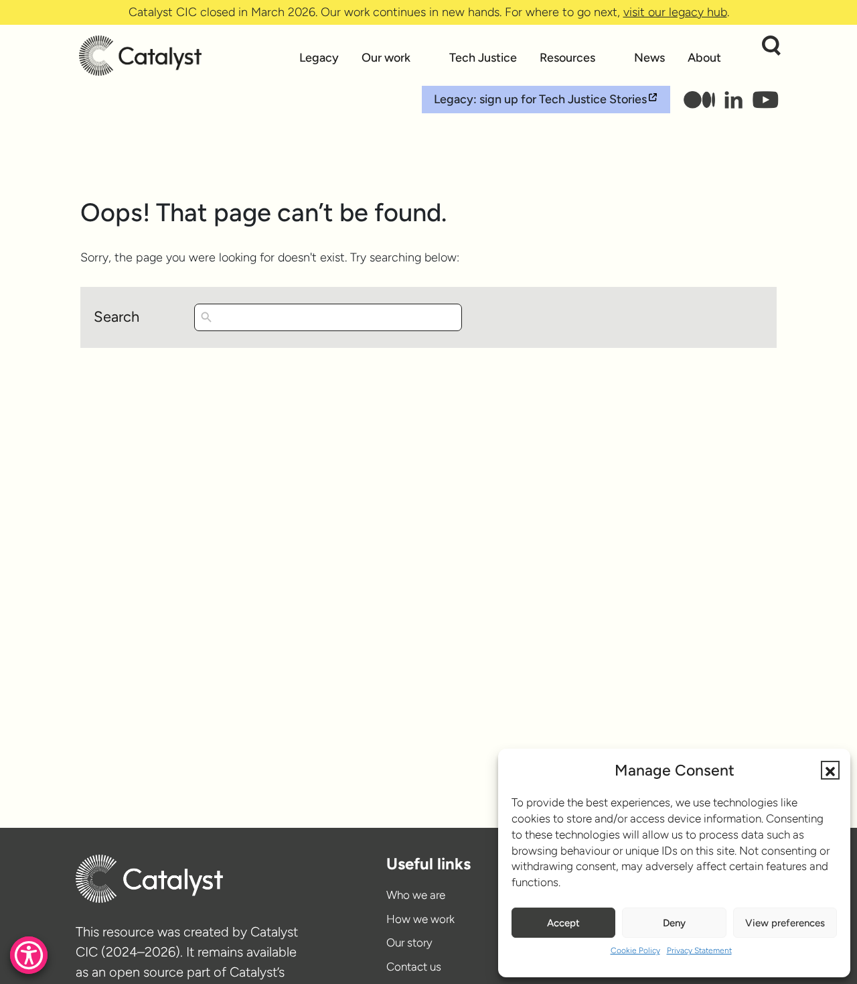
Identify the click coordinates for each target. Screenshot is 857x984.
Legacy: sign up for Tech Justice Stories (540, 99)
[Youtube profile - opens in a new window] (765, 99)
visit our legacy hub (675, 12)
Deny (674, 923)
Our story (409, 942)
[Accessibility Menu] (29, 955)
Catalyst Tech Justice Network (183, 56)
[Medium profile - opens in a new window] (699, 99)
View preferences (785, 923)
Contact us (413, 966)
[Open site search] (771, 46)
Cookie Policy (635, 950)
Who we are (415, 895)
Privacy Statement (699, 950)
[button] (830, 770)
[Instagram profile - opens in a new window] (734, 99)
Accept (563, 923)
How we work (420, 919)
